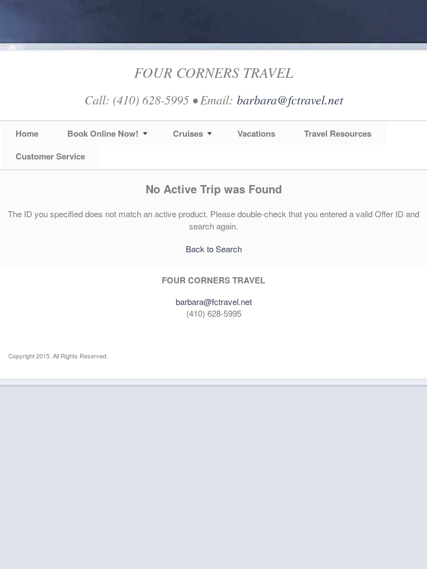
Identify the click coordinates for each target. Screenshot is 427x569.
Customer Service (50, 156)
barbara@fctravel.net (290, 99)
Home (27, 133)
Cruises (188, 133)
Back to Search (214, 248)
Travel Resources (337, 133)
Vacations (256, 133)
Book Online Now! (102, 133)
